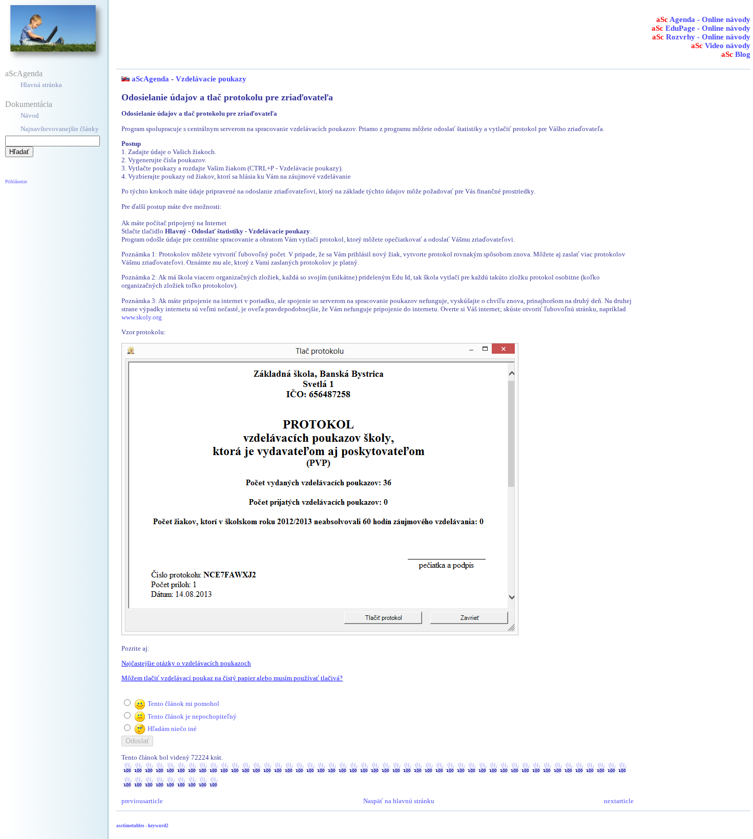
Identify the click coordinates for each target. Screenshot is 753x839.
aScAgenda (24, 73)
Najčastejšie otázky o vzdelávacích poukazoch (186, 663)
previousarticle (142, 801)
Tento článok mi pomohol (183, 703)
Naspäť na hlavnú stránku (398, 801)
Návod (29, 115)
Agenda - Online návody (703, 19)
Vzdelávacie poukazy (211, 79)
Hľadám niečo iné (172, 729)
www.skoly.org (141, 317)
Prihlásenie (16, 181)
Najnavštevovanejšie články (59, 129)
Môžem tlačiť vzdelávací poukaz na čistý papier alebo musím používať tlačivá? (232, 678)
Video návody (720, 45)
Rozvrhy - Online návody (701, 37)
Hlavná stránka (41, 85)
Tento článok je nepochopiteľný (192, 716)
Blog (735, 54)
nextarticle (619, 801)
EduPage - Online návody (701, 28)
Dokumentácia (28, 104)
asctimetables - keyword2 (142, 825)
